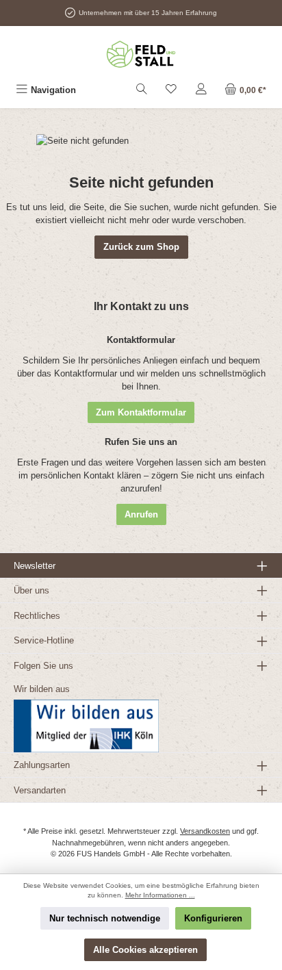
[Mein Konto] (201, 90)
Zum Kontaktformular (141, 412)
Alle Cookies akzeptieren (145, 950)
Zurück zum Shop (141, 247)
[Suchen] (142, 90)
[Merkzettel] (171, 90)
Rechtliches (37, 616)
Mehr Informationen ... (160, 895)
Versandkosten (205, 831)
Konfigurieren (213, 918)
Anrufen (141, 514)
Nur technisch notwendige (104, 918)
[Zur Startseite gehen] (141, 54)
